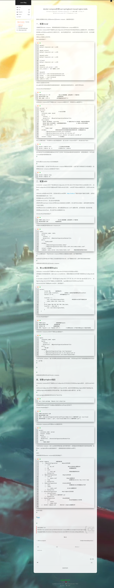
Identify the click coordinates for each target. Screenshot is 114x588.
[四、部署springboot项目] (93, 379)
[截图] (65, 518)
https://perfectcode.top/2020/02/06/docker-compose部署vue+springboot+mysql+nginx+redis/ (64, 529)
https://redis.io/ (71, 193)
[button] (23, 32)
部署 (66, 537)
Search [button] (19, 16)
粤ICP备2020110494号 (65, 580)
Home (19, 7)
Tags (24, 9)
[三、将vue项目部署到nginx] (93, 268)
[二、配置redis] (93, 181)
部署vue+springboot (41, 540)
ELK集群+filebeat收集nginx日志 (86, 540)
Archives (24, 14)
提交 (91, 562)
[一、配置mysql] (93, 24)
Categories (24, 12)
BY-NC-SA (69, 531)
